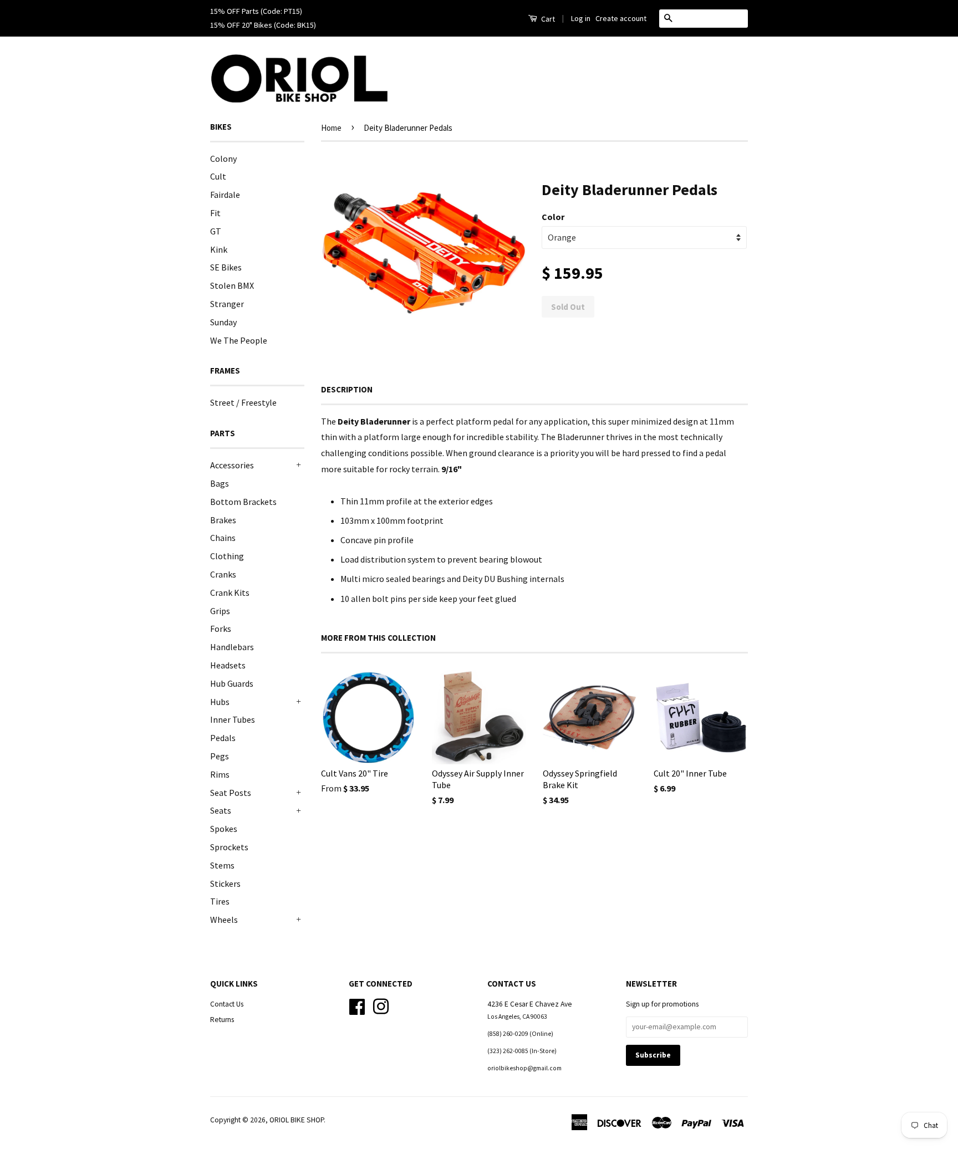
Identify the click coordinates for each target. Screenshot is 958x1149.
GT (215, 231)
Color (553, 216)
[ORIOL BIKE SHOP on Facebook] (357, 1005)
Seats (220, 810)
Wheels (224, 919)
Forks (220, 628)
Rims (220, 774)
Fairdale (225, 194)
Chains (223, 537)
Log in (580, 18)
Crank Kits (229, 592)
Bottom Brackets (243, 501)
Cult (218, 176)
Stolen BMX (232, 285)
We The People (238, 340)
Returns (222, 1019)
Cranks (223, 574)
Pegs (219, 756)
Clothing (227, 555)
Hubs (220, 701)
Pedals (223, 737)
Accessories (232, 465)
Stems (222, 865)
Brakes (223, 519)
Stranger (227, 303)
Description (347, 389)
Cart (547, 19)
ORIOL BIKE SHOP (296, 1120)
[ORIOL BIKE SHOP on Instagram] (381, 1005)
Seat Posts (230, 792)
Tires (220, 901)
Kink (218, 249)
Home (331, 127)
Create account (620, 18)
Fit (215, 212)
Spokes (223, 828)
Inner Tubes (232, 719)
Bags (219, 483)
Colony (223, 158)
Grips (220, 610)
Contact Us (226, 1004)
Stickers (225, 883)
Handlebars (232, 646)
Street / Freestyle (243, 402)
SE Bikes (226, 267)
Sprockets (229, 846)
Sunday (223, 322)
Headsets (228, 665)
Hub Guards (231, 683)
